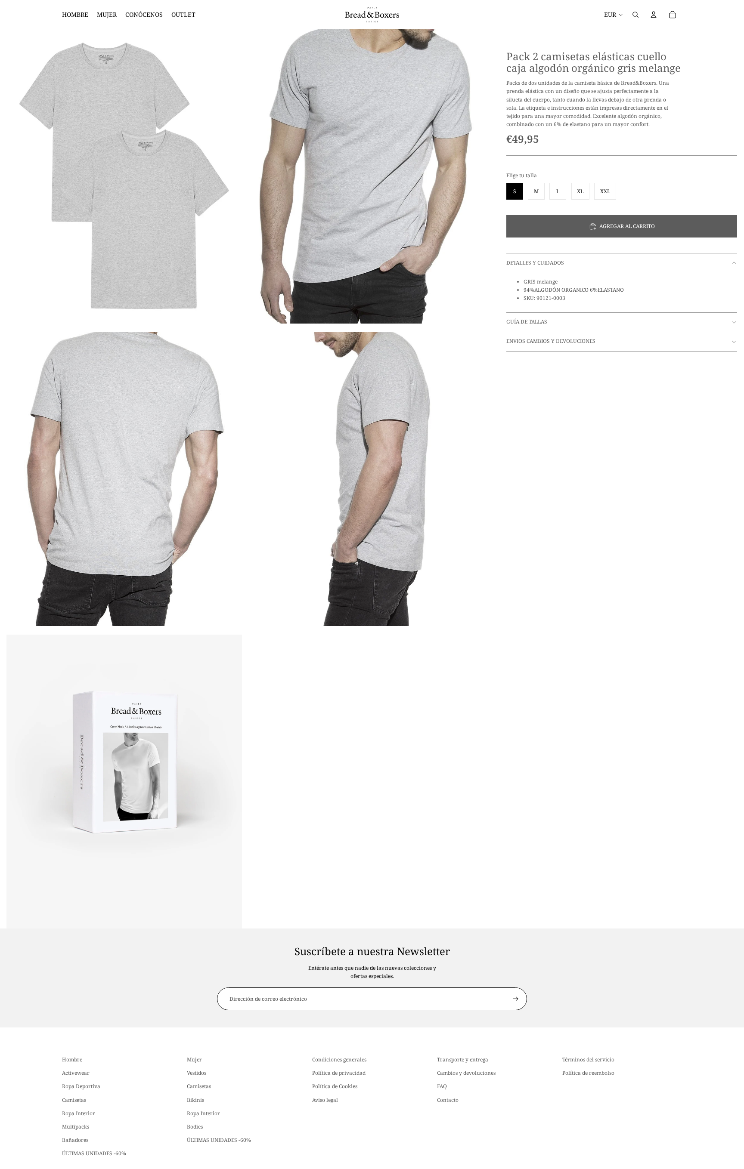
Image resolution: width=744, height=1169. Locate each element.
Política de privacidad (339, 1072)
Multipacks (75, 1126)
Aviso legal (325, 1099)
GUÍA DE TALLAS (526, 321)
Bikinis (195, 1099)
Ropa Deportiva (81, 1086)
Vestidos (196, 1072)
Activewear (76, 1072)
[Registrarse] (515, 998)
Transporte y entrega (462, 1059)
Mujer (194, 1059)
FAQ (442, 1086)
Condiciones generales (339, 1059)
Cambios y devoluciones (466, 1072)
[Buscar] (635, 14)
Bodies (195, 1126)
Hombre (72, 1059)
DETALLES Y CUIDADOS (535, 262)
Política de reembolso (588, 1072)
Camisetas (74, 1099)
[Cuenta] (653, 14)
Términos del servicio (588, 1059)
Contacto (448, 1099)
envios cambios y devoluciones (550, 341)
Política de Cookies (334, 1086)
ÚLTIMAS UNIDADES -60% (94, 1153)
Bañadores (75, 1140)
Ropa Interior (78, 1113)
